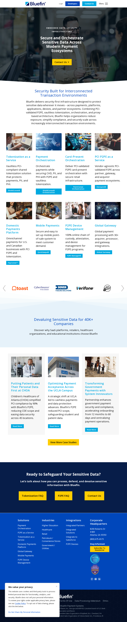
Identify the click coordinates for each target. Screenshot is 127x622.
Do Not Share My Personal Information (24, 612)
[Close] (56, 586)
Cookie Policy (20, 603)
